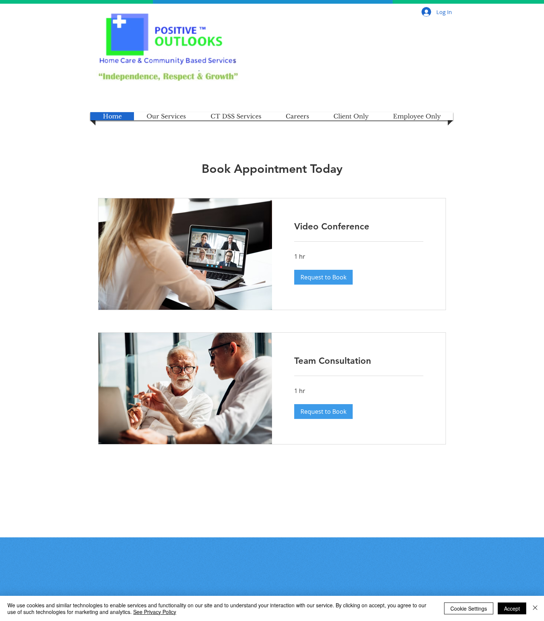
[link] (358, 226)
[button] (323, 277)
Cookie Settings (468, 608)
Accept (512, 608)
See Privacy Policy (154, 611)
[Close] (535, 608)
